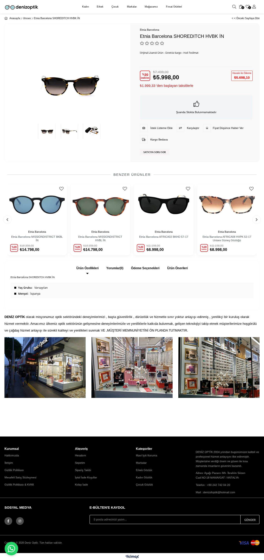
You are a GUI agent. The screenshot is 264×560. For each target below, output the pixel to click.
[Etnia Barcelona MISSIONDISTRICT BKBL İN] (37, 204)
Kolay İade (81, 484)
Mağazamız (151, 6)
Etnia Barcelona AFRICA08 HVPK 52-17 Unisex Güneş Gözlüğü (227, 238)
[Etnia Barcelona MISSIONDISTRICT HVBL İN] (100, 204)
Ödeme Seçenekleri (145, 268)
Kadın (85, 6)
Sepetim (80, 462)
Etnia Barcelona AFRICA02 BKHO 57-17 (163, 236)
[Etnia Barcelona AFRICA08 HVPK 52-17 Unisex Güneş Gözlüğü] (227, 204)
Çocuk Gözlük (144, 484)
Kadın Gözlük (144, 477)
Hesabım (80, 455)
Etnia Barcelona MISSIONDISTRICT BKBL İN (37, 238)
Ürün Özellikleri (87, 268)
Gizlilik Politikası (14, 470)
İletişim (8, 462)
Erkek (100, 6)
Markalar (132, 6)
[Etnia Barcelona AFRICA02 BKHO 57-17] (163, 204)
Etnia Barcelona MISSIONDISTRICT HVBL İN (100, 238)
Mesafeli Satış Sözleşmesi (20, 477)
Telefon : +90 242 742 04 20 (213, 484)
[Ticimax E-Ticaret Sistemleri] (132, 557)
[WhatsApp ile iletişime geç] (11, 548)
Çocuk (115, 6)
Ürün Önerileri (177, 268)
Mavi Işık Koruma (146, 455)
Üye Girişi (254, 7)
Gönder (250, 520)
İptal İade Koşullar (86, 477)
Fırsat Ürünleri (174, 6)
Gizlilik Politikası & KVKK (19, 484)
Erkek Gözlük (144, 470)
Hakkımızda (11, 455)
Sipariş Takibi (83, 470)
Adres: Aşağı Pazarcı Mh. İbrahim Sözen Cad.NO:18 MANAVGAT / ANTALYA (220, 475)
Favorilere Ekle (61, 189)
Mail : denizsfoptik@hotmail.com (215, 492)
